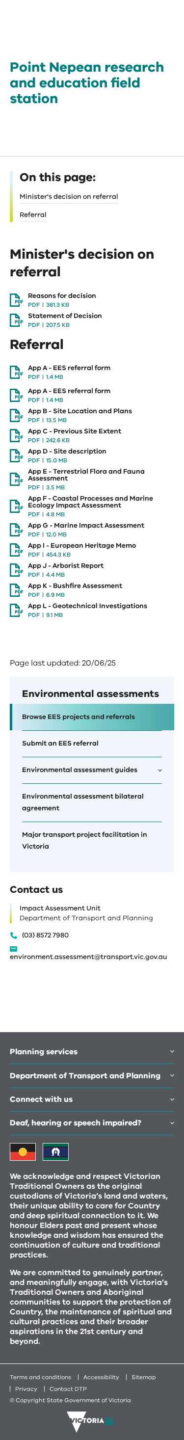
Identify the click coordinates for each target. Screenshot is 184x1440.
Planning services (44, 1051)
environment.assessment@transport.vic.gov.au (88, 957)
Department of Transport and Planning (85, 1075)
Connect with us (41, 1099)
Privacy (26, 1389)
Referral (33, 214)
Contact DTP (68, 1389)
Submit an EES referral (60, 743)
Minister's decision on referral (69, 196)
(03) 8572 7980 (45, 935)
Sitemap (143, 1377)
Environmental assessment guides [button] (79, 769)
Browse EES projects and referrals (78, 716)
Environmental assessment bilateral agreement (83, 802)
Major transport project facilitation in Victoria (84, 840)
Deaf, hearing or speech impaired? (75, 1123)
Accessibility (101, 1377)
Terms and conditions (40, 1377)
